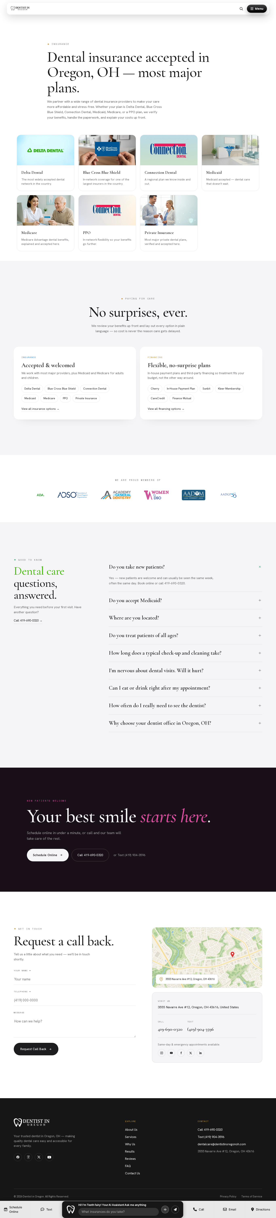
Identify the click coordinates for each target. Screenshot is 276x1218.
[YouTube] (171, 1053)
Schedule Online (45, 855)
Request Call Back (33, 1049)
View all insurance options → (40, 409)
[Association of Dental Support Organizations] (72, 495)
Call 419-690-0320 (90, 855)
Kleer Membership (229, 388)
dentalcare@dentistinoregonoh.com (222, 1144)
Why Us (130, 1144)
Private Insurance (86, 398)
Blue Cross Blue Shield (62, 388)
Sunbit (206, 388)
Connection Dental (94, 388)
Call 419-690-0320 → (28, 620)
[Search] (241, 9)
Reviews (130, 1159)
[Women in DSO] (156, 495)
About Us (131, 1130)
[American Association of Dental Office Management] (193, 495)
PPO (65, 398)
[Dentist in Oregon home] (21, 8)
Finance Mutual (182, 398)
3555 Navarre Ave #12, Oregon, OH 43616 (226, 1151)
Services (130, 1137)
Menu (259, 9)
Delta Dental (32, 388)
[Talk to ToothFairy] (165, 1209)
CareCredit (158, 398)
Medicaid (30, 398)
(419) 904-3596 (200, 1029)
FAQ (128, 1166)
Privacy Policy (228, 1196)
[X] (191, 1053)
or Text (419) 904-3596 (129, 855)
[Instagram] (161, 1053)
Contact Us (132, 1173)
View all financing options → (166, 409)
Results (130, 1152)
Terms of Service (251, 1196)
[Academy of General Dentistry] (116, 495)
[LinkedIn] (200, 1053)
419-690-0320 (170, 1029)
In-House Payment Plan (181, 388)
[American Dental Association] (40, 495)
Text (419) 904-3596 (211, 1137)
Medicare (49, 398)
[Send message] (175, 1209)
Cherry (155, 388)
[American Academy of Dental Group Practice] (228, 495)
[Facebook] (181, 1053)
